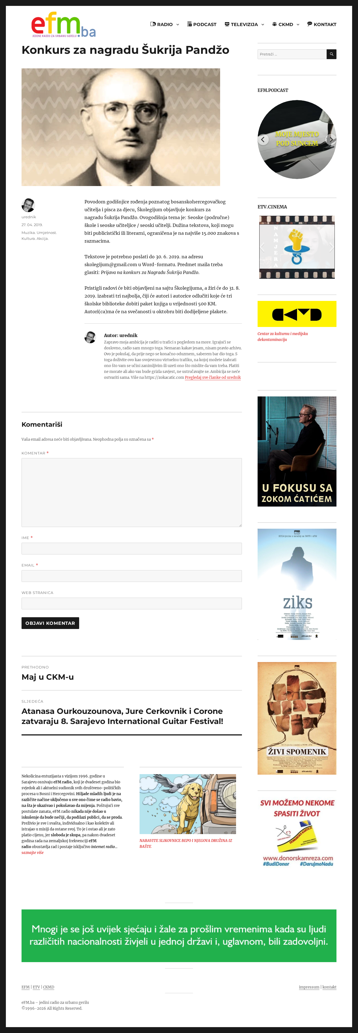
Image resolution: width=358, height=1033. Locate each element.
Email (30, 565)
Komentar (35, 453)
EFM (26, 987)
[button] (261, 247)
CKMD (48, 987)
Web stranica (37, 592)
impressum (309, 987)
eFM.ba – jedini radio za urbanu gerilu (55, 1002)
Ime (27, 537)
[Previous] (263, 139)
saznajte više (33, 852)
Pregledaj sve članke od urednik (213, 377)
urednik (29, 217)
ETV (36, 987)
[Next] (330, 139)
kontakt (329, 987)
